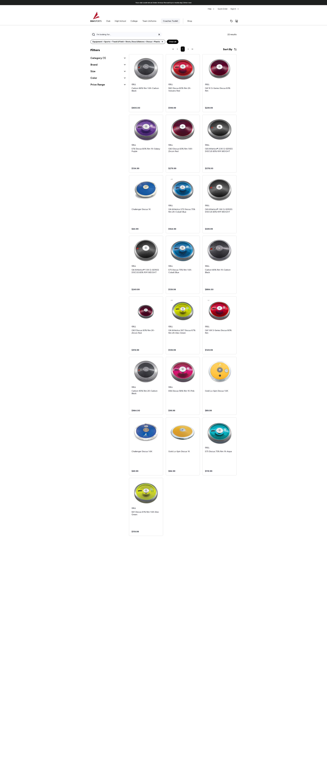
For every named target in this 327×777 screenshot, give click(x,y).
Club (108, 21)
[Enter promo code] (231, 21)
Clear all (172, 42)
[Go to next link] (248, 2)
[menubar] (223, 7)
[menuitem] (211, 7)
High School (120, 21)
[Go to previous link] (78, 2)
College (134, 21)
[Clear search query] (159, 34)
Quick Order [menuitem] (222, 9)
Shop (189, 21)
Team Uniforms (149, 21)
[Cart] (236, 21)
